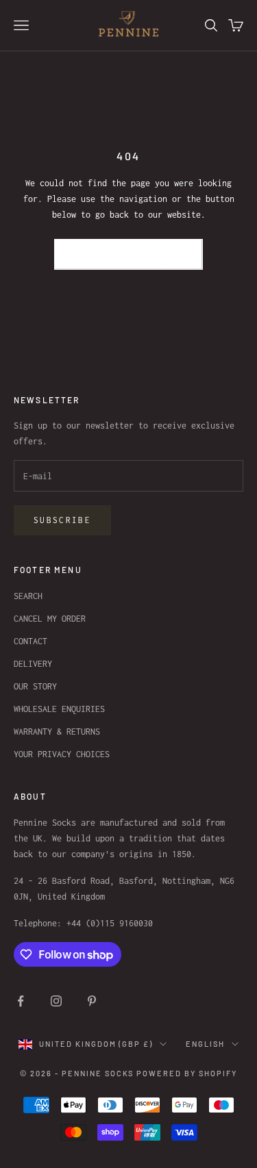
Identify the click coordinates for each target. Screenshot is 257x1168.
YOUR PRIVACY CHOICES (62, 754)
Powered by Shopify (186, 1073)
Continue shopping (128, 254)
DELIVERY (33, 664)
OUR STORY (35, 686)
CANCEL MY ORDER (50, 618)
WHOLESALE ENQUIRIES (59, 709)
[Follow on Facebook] (20, 1001)
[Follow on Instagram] (56, 1001)
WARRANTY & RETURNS (57, 731)
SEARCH (28, 596)
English (205, 1043)
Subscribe (62, 520)
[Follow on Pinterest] (92, 1001)
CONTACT (30, 641)
